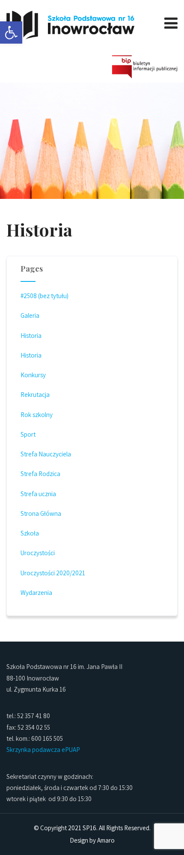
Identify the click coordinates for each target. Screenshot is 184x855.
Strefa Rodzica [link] (40, 474)
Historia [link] (31, 335)
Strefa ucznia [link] (38, 494)
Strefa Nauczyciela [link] (46, 454)
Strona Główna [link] (41, 513)
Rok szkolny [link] (37, 415)
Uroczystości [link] (38, 553)
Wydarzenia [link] (36, 593)
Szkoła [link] (30, 533)
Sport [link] (28, 434)
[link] (11, 32)
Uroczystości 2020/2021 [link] (53, 573)
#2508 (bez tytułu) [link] (44, 296)
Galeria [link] (30, 315)
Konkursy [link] (33, 375)
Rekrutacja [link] (35, 395)
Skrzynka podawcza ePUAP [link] (43, 750)
